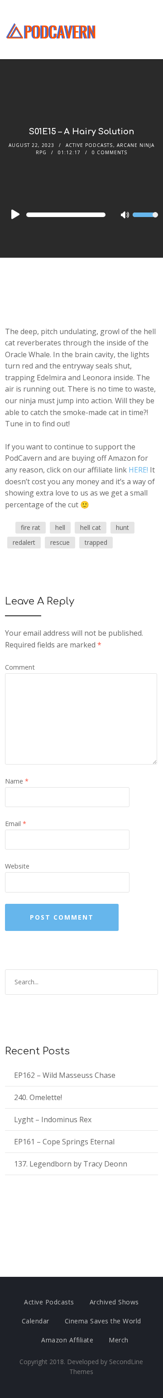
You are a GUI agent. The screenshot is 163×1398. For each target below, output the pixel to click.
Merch (119, 1340)
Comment (20, 667)
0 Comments (109, 152)
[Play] (14, 214)
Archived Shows (114, 1302)
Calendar (35, 1321)
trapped (96, 542)
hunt (122, 527)
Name (17, 781)
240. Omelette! (38, 1097)
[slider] (145, 221)
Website (17, 866)
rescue (60, 542)
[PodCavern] (51, 29)
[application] (81, 215)
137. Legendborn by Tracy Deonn (70, 1164)
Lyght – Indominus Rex (52, 1119)
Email (15, 823)
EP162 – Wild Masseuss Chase (64, 1075)
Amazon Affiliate (67, 1340)
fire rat (30, 527)
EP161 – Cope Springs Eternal (64, 1142)
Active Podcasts (89, 145)
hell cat (90, 527)
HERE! (138, 470)
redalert (24, 542)
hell (60, 527)
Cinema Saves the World (103, 1321)
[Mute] (125, 215)
